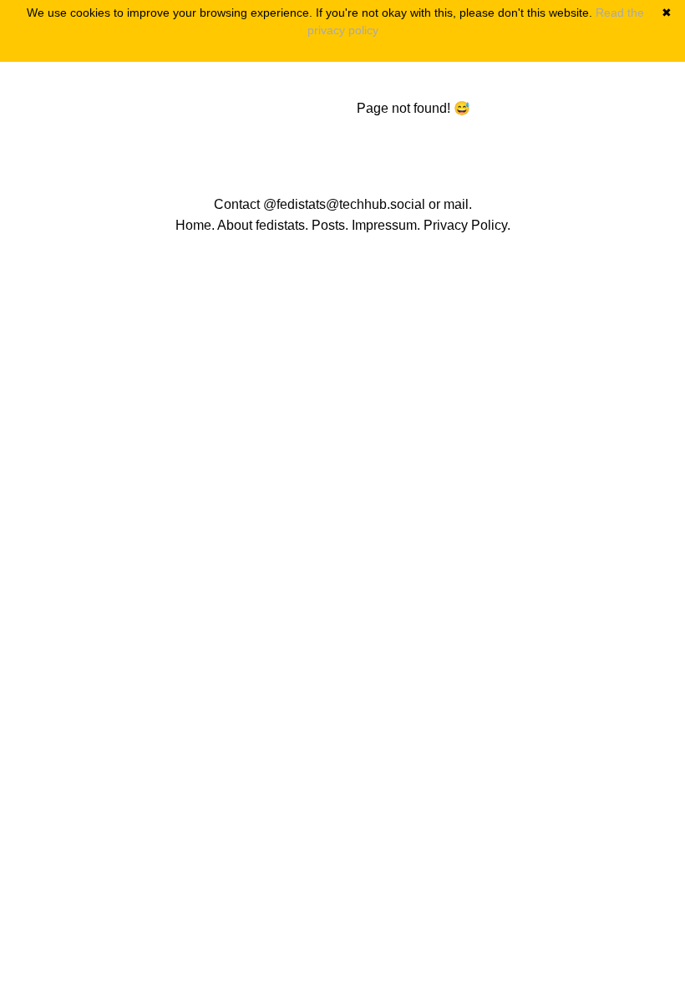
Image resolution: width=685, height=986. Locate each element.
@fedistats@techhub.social (344, 204)
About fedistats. (262, 225)
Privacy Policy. (467, 225)
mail (456, 204)
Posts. (330, 225)
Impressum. (386, 225)
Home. (195, 225)
